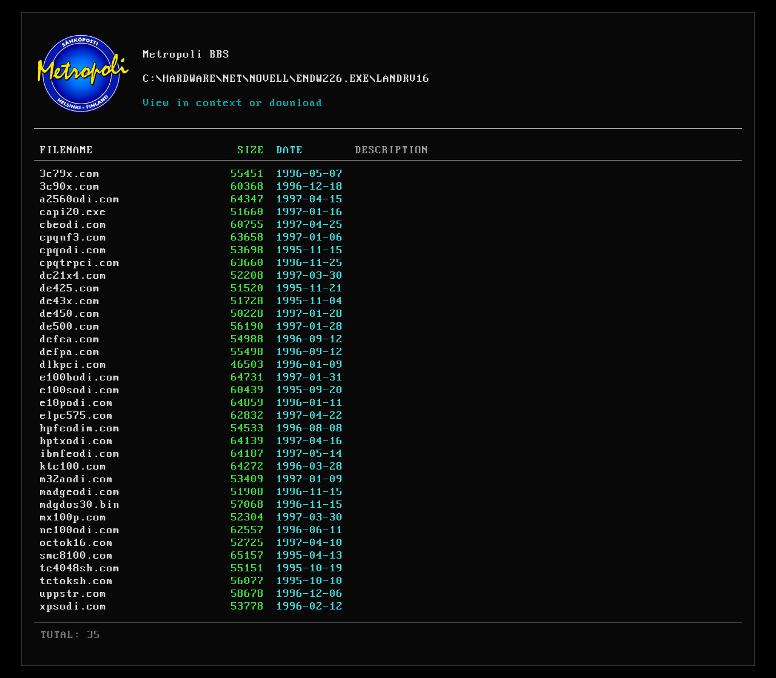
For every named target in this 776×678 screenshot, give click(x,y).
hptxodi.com (76, 441)
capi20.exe (73, 212)
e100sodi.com (80, 390)
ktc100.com (73, 466)
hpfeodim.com (80, 428)
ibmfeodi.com (80, 454)
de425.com (70, 288)
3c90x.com (70, 187)
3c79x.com (70, 174)
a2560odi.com (80, 199)
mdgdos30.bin (80, 505)
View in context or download (233, 103)
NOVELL (270, 79)
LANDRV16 (403, 79)
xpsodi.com (73, 606)
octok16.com (76, 543)
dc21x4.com (73, 276)
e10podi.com (76, 403)
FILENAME (66, 150)
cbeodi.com (73, 225)
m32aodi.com (76, 479)
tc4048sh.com (80, 568)
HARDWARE (189, 79)
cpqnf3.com (73, 237)
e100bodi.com (80, 377)
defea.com (70, 339)
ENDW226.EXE (333, 79)
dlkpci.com (73, 365)
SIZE (251, 150)
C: (149, 79)
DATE (289, 150)
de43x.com (70, 301)
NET (233, 79)
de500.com (70, 327)
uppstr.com (73, 594)
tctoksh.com (76, 581)
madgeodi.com (80, 492)
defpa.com (70, 352)
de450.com (70, 314)
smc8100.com (76, 556)
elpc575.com (76, 416)
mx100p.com (73, 517)
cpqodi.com (73, 250)
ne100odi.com (80, 530)
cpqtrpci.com (80, 263)
